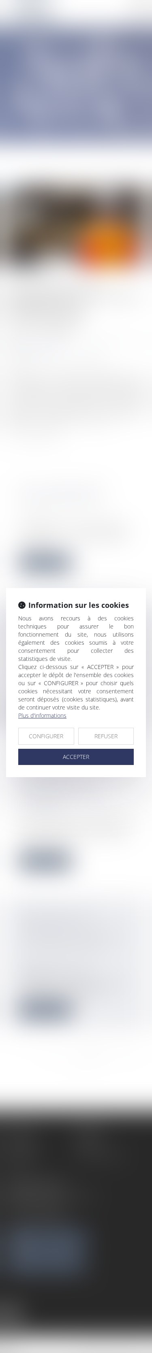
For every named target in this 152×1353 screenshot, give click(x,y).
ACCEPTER (76, 757)
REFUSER (106, 736)
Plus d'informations (42, 715)
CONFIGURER (46, 736)
